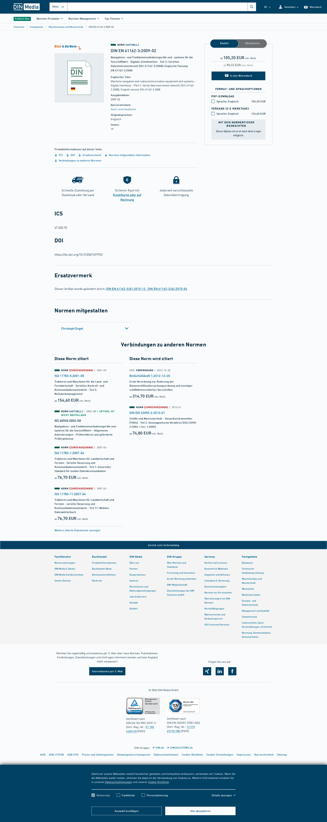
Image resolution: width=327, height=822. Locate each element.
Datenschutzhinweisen (118, 782)
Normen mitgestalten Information (129, 155)
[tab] (95, 328)
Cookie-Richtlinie (158, 782)
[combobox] (162, 7)
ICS (60, 155)
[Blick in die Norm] (79, 73)
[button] (288, 6)
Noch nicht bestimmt (123, 109)
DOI (72, 155)
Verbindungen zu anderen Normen (79, 160)
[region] (163, 787)
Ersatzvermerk (91, 155)
